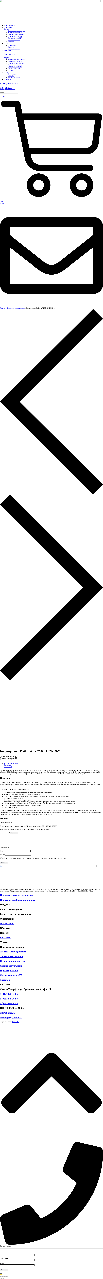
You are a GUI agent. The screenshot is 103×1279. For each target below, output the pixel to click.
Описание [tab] (7, 765)
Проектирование (14, 40)
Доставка (11, 42)
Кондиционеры (9, 25)
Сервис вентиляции (15, 36)
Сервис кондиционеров (16, 34)
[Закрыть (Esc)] (7, 1276)
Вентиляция (8, 27)
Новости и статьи (14, 49)
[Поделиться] (5, 1276)
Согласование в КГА (11, 975)
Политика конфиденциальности (18, 900)
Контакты (7, 51)
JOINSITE (15, 1022)
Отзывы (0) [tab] (8, 767)
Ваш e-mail (3, 1263)
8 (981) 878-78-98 (9, 998)
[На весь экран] (3, 1276)
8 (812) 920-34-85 (9, 83)
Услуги (6, 29)
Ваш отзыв (4, 847)
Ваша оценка (5, 833)
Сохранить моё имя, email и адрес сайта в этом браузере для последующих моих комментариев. (35, 858)
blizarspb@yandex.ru (11, 1017)
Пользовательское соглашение (16, 895)
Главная (2, 308)
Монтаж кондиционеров (16, 31)
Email (2, 854)
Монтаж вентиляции (15, 32)
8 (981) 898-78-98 (9, 1003)
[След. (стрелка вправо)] (3, 1278)
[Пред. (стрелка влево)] (1, 1278)
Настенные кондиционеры (16, 308)
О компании (12, 45)
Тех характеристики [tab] (11, 763)
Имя (2, 851)
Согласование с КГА (15, 38)
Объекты (11, 47)
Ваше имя (3, 1253)
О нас (6, 43)
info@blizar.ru (7, 88)
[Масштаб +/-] (1, 1276)
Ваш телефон (4, 1258)
